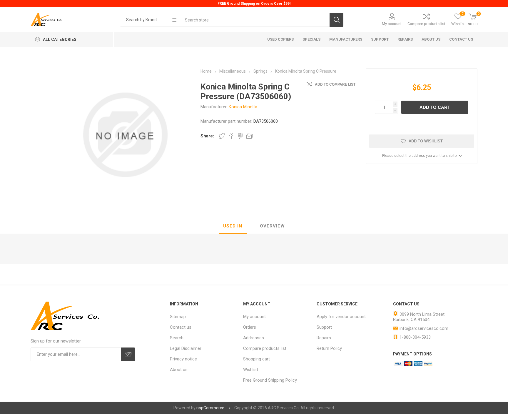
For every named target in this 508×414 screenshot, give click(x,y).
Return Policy (329, 348)
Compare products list (426, 23)
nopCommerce (210, 407)
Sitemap (178, 316)
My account (392, 23)
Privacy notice (183, 359)
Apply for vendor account (341, 316)
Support (324, 327)
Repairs (324, 337)
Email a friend (249, 136)
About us (179, 369)
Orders (249, 327)
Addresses (253, 337)
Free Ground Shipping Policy (270, 380)
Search (336, 20)
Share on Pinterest (240, 136)
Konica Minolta (243, 106)
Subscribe (128, 354)
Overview (272, 226)
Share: (207, 136)
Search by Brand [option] (141, 19)
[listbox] (149, 19)
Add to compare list (335, 84)
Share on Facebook (231, 136)
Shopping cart (256, 359)
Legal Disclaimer (185, 348)
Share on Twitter (221, 136)
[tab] (233, 226)
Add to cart (435, 107)
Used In (232, 226)
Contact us (180, 327)
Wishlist (250, 369)
